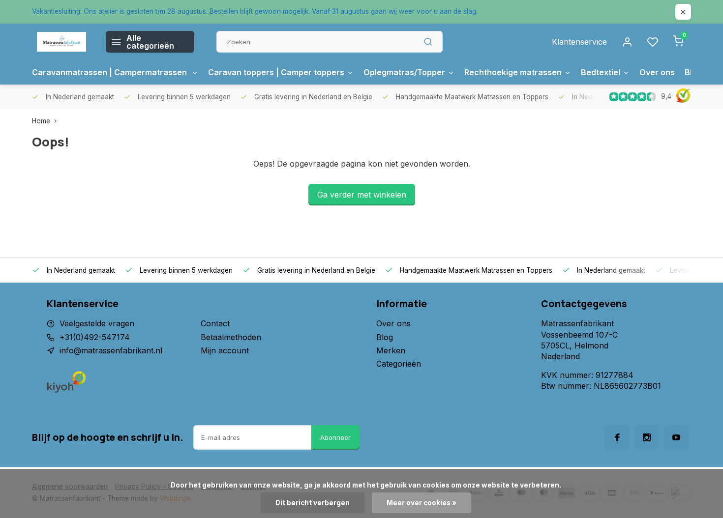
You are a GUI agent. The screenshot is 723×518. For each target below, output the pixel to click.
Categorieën (398, 364)
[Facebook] (617, 437)
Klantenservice (579, 42)
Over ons (657, 72)
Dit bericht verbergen (312, 503)
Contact (215, 323)
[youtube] (676, 437)
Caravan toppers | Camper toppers (276, 72)
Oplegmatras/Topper (404, 72)
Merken (390, 350)
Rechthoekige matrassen (513, 72)
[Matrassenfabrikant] (61, 42)
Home (41, 121)
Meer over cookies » (421, 503)
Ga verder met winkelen (361, 195)
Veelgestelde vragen (97, 323)
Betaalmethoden (231, 337)
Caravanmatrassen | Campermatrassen (110, 72)
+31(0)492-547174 (95, 337)
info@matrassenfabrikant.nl (111, 350)
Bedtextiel (600, 72)
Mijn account (225, 350)
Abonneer (335, 437)
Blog (384, 337)
